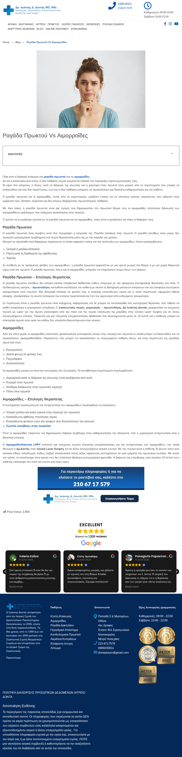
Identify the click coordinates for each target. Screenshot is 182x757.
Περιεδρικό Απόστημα (64, 629)
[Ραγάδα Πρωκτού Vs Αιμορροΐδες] (91, 89)
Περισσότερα (13, 657)
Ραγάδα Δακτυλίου (62, 625)
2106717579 (125, 8)
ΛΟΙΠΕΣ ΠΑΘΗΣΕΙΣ (73, 24)
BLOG (40, 28)
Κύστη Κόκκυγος (61, 616)
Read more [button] (16, 586)
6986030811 (125, 3)
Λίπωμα (55, 648)
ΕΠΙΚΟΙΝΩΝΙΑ (79, 28)
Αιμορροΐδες (58, 620)
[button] (176, 571)
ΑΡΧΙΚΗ (12, 24)
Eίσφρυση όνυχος (61, 643)
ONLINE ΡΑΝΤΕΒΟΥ (57, 28)
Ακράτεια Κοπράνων (63, 638)
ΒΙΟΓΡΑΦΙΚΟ (26, 24)
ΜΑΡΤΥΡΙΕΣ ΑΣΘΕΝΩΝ (21, 28)
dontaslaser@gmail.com (113, 652)
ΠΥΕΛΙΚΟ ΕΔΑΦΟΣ (113, 24)
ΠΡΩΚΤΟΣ (54, 24)
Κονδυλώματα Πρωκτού (65, 634)
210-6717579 (106, 643)
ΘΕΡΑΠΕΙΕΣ (93, 24)
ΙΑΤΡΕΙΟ (41, 24)
